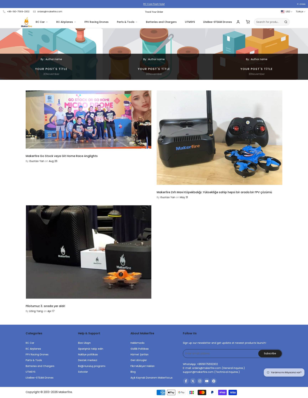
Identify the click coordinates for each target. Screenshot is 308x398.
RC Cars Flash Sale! (154, 4)
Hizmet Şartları (139, 354)
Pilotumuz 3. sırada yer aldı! (45, 306)
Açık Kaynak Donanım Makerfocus (151, 377)
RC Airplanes (64, 22)
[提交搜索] (286, 22)
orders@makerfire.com (49, 11)
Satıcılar (83, 372)
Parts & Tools (125, 22)
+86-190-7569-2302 (18, 11)
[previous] (11, 54)
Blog (133, 372)
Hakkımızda (137, 343)
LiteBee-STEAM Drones (217, 22)
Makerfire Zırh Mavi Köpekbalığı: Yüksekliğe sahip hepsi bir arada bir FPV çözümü (214, 192)
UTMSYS (190, 22)
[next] (296, 54)
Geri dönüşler (138, 360)
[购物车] (247, 22)
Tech (46, 63)
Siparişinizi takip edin (90, 349)
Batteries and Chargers (161, 22)
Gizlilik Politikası (139, 349)
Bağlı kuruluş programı (91, 366)
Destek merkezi (87, 360)
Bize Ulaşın (84, 343)
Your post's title (51, 69)
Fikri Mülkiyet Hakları (142, 366)
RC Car (40, 22)
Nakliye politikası (88, 354)
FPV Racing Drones (96, 22)
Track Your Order (154, 11)
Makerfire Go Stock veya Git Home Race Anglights (62, 156)
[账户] (238, 22)
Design (55, 63)
